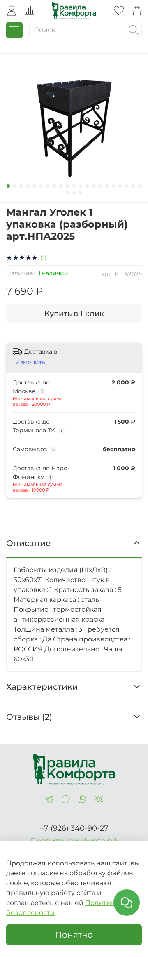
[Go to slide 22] (67, 192)
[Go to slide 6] (41, 186)
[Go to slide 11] (74, 186)
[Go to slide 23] (74, 192)
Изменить (30, 362)
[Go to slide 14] (93, 186)
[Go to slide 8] (54, 186)
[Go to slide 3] (21, 186)
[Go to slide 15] (100, 186)
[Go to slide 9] (60, 186)
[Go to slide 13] (87, 186)
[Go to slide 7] (47, 186)
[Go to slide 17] (113, 186)
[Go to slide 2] (14, 186)
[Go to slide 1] (8, 186)
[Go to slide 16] (107, 186)
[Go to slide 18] (120, 186)
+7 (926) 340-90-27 (74, 828)
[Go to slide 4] (28, 186)
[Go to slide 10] (67, 186)
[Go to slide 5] (34, 186)
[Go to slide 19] (126, 186)
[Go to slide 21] (139, 186)
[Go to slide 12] (80, 186)
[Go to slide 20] (133, 186)
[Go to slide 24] (80, 192)
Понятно (74, 935)
